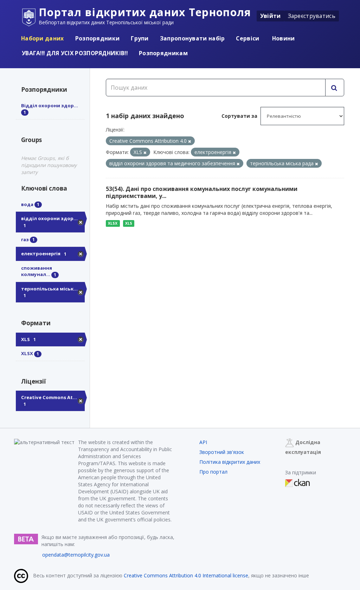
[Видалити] (189, 141)
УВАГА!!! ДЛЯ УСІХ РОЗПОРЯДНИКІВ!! (75, 53)
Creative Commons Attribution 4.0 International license (186, 575)
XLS (128, 223)
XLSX (112, 223)
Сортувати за (239, 116)
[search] (334, 87)
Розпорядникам (163, 53)
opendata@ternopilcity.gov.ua (76, 554)
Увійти (270, 16)
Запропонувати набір (192, 38)
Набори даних (42, 38)
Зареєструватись (312, 16)
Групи (140, 38)
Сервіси (247, 38)
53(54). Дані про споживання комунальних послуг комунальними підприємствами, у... (201, 192)
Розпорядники (97, 38)
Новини (283, 38)
